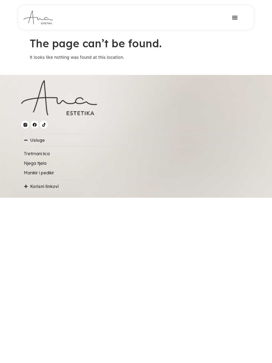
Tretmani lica (37, 153)
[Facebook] (35, 125)
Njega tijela (35, 163)
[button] (235, 17)
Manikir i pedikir (39, 172)
